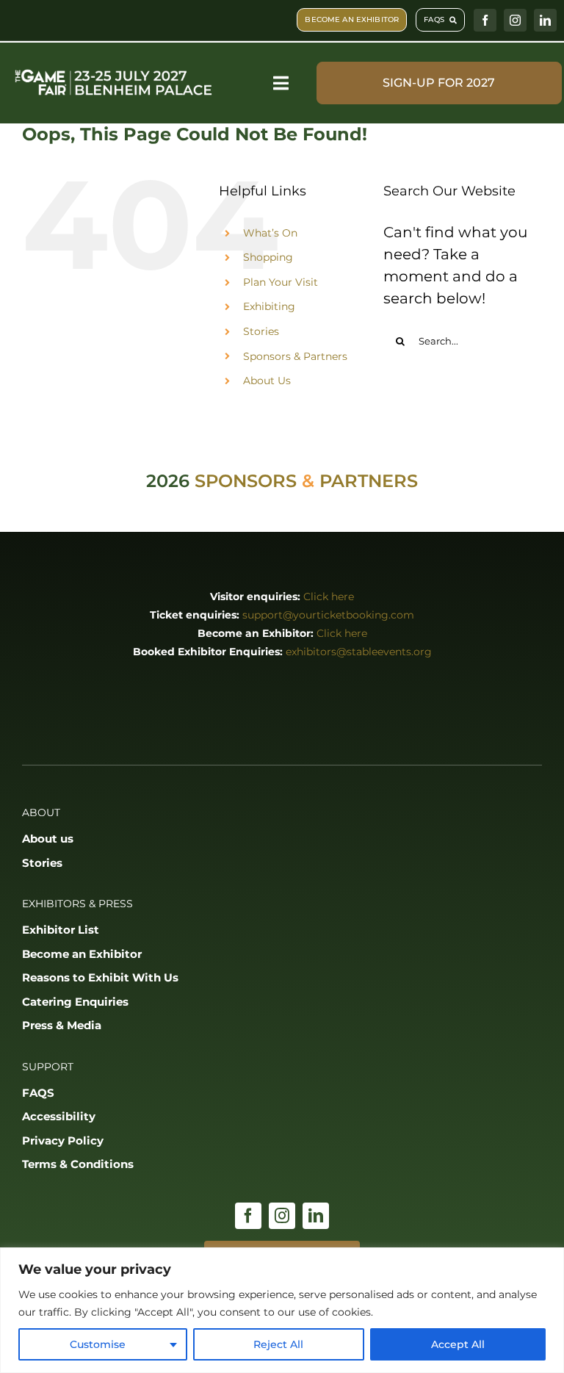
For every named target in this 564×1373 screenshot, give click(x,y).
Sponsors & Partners (295, 356)
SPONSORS (246, 480)
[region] (282, 1310)
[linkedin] (545, 20)
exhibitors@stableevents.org (359, 651)
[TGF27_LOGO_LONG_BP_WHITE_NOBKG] (113, 70)
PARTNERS (368, 480)
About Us (267, 380)
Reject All (278, 1344)
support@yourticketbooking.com (328, 614)
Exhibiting (269, 306)
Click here (328, 596)
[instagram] (515, 20)
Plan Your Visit (280, 282)
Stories (261, 331)
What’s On (270, 232)
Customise (98, 1344)
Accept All (458, 1344)
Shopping (268, 257)
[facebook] (485, 20)
